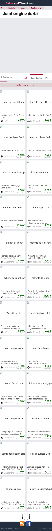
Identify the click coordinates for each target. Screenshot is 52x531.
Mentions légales (6, 528)
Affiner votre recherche (26, 85)
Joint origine (36, 8)
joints (23, 8)
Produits (11, 8)
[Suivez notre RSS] (23, 523)
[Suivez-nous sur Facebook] (29, 523)
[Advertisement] (26, 46)
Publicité (17, 528)
